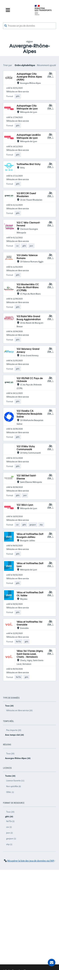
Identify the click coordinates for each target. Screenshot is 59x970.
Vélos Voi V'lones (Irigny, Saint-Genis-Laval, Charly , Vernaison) (30, 654)
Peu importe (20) (13, 730)
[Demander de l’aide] (51, 962)
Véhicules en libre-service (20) (19, 710)
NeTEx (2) (10, 821)
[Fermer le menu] (18, 10)
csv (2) (9, 827)
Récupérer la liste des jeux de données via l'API (30, 860)
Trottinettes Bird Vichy (29, 164)
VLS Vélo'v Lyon (25, 505)
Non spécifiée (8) (13, 786)
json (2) (9, 832)
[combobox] (29, 25)
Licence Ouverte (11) (15, 780)
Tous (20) (10, 753)
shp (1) (9, 844)
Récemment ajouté (46, 65)
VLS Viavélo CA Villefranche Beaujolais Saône (29, 414)
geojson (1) (11, 838)
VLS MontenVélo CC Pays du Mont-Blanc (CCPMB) (28, 287)
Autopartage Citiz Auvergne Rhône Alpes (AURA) (29, 77)
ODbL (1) (10, 792)
